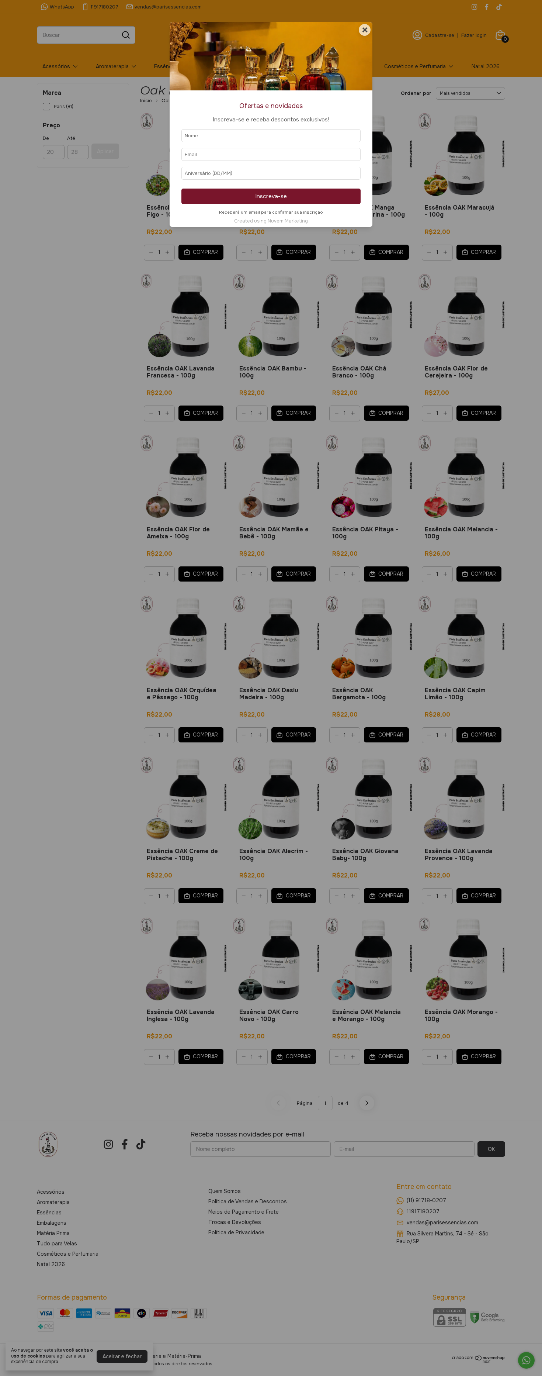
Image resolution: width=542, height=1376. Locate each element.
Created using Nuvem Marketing (271, 221)
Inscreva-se (271, 196)
